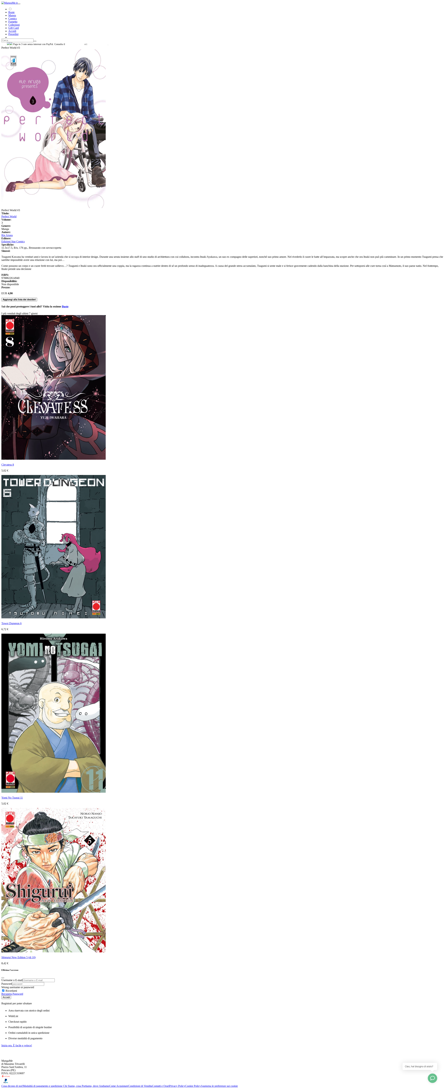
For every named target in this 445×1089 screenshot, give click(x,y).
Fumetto (12, 21)
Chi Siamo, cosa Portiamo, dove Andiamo (86, 1085)
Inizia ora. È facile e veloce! (16, 1045)
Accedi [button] (12, 31)
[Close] (2, 977)
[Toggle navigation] (19, 3)
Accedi (6, 997)
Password (6, 983)
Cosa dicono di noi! (12, 1085)
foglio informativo (75, 44)
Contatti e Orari (160, 1085)
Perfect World (9, 216)
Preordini (13, 34)
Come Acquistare (118, 1085)
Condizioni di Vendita (140, 1085)
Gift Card (13, 27)
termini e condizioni (98, 44)
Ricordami (11, 990)
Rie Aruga (7, 235)
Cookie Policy (193, 1085)
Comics (12, 18)
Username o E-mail (12, 980)
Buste (11, 12)
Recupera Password (12, 993)
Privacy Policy (177, 1085)
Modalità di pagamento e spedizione (43, 1085)
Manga (12, 15)
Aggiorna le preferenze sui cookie (219, 1085)
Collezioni (14, 24)
